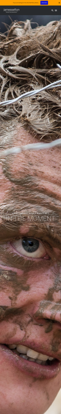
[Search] (52, 10)
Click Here (44, 2)
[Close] (59, 3)
